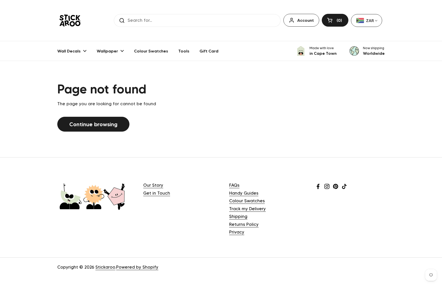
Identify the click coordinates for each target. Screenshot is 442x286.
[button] (335, 20)
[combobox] (366, 20)
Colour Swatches (247, 200)
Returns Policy (244, 224)
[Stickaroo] (70, 20)
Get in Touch (156, 193)
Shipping (238, 216)
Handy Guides (243, 193)
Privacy (236, 232)
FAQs (234, 185)
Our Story (153, 185)
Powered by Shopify (137, 267)
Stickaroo (105, 267)
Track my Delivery (247, 208)
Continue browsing (93, 124)
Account (305, 20)
